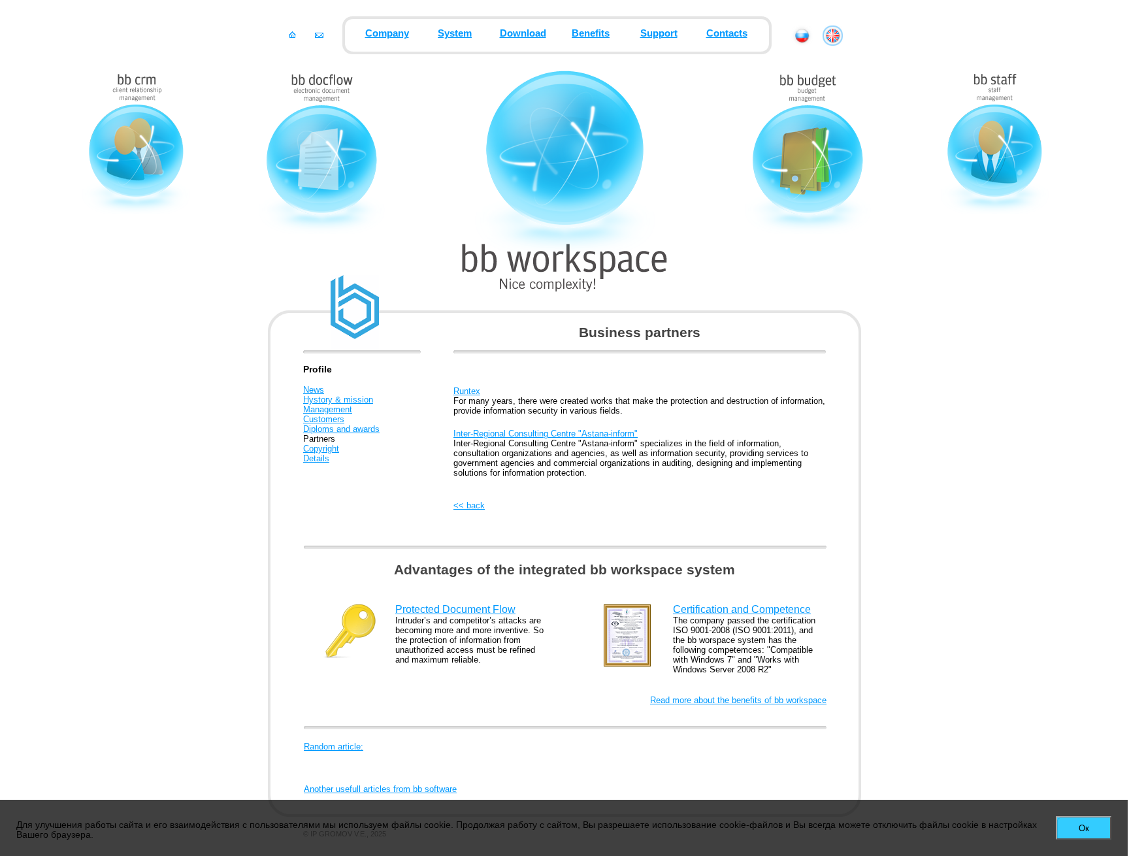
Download (523, 33)
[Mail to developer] (319, 34)
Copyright (321, 448)
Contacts (726, 33)
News (313, 390)
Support (659, 33)
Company (387, 33)
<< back (469, 505)
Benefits (591, 33)
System (455, 33)
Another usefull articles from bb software (380, 789)
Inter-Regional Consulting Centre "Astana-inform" (545, 433)
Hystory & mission (338, 399)
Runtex (466, 391)
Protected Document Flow (455, 609)
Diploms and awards (341, 429)
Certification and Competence (742, 609)
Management (327, 409)
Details (316, 458)
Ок (1084, 828)
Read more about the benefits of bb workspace (738, 700)
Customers (323, 419)
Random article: (333, 746)
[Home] (292, 34)
